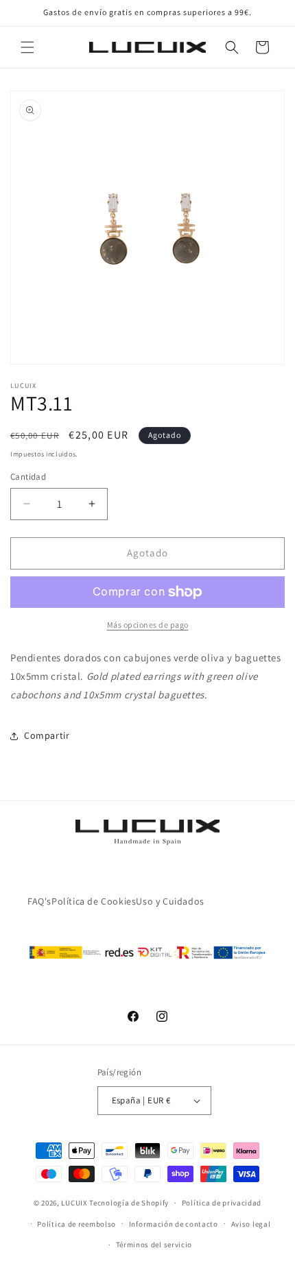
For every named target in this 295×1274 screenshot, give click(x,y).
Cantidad (28, 476)
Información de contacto (173, 1224)
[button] (27, 47)
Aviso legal (251, 1224)
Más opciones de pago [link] (148, 625)
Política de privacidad (221, 1203)
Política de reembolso (76, 1224)
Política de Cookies (93, 901)
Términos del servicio (154, 1244)
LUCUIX (74, 1203)
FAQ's (39, 901)
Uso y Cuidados (170, 901)
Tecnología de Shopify (129, 1203)
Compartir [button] (46, 735)
